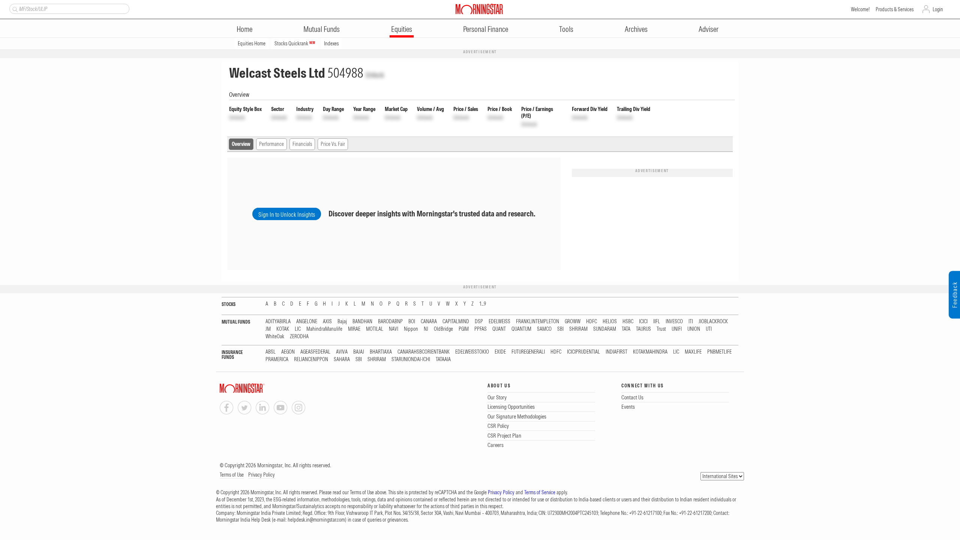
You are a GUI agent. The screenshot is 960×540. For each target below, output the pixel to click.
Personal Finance (485, 29)
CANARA (429, 321)
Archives (636, 29)
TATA (626, 329)
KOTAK (282, 329)
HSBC (627, 321)
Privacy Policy (261, 474)
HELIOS (610, 321)
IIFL (656, 321)
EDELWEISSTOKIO (472, 352)
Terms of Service (539, 492)
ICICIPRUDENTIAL (583, 352)
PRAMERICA (277, 359)
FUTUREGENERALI (528, 352)
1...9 (482, 304)
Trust (661, 329)
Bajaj (342, 321)
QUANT (499, 329)
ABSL (271, 352)
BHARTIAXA (381, 352)
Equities (401, 29)
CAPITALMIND (455, 321)
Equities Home (252, 43)
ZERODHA (299, 336)
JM (268, 329)
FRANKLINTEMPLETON (537, 321)
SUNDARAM (604, 329)
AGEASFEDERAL (315, 352)
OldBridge (443, 329)
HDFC (591, 321)
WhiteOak (275, 336)
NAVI (393, 329)
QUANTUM (521, 329)
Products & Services (895, 9)
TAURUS (643, 329)
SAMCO (544, 329)
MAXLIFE (693, 352)
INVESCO (674, 321)
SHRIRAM (578, 329)
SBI (560, 329)
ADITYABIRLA (278, 321)
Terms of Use (232, 474)
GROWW (572, 321)
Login (938, 9)
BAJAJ (358, 352)
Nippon (411, 329)
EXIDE (500, 352)
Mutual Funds (321, 29)
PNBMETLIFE (719, 352)
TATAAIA (443, 359)
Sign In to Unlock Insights (286, 214)
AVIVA (342, 352)
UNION (693, 329)
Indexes (331, 43)
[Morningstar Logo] (479, 9)
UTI (709, 329)
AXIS (327, 321)
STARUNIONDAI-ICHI (411, 359)
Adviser (708, 29)
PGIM (464, 329)
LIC (298, 329)
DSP (479, 321)
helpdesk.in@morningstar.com (316, 519)
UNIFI (677, 329)
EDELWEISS (499, 321)
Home (244, 29)
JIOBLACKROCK (713, 321)
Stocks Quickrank (294, 43)
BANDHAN (362, 321)
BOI (411, 321)
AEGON (288, 352)
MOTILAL (374, 329)
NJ (426, 329)
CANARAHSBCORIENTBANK (424, 352)
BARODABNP (390, 321)
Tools (566, 29)
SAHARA (342, 359)
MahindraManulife (324, 329)
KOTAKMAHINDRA (650, 352)
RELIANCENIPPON (311, 359)
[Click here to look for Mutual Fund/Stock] (14, 9)
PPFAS (480, 329)
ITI (690, 321)
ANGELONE (306, 321)
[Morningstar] (257, 388)
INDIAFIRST (616, 352)
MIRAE (354, 329)
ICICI (643, 321)
